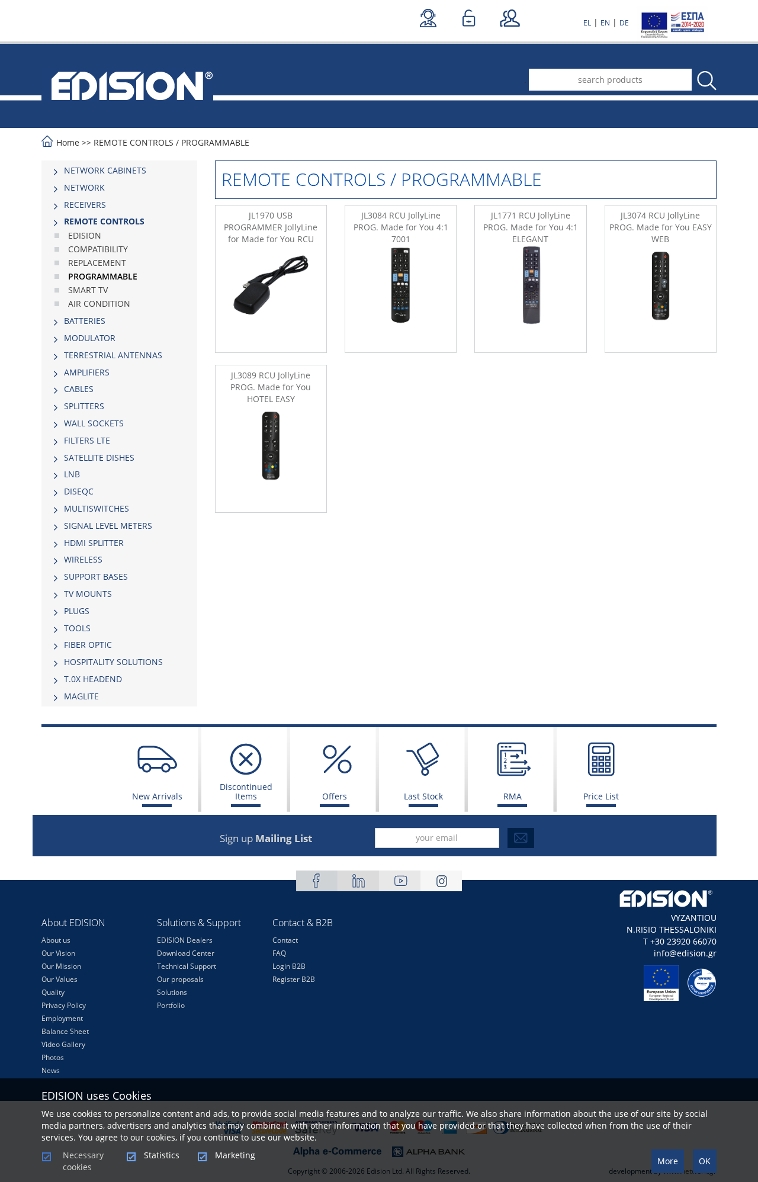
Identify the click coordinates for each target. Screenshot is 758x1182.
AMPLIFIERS (87, 372)
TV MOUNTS (88, 593)
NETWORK (84, 187)
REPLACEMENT (97, 262)
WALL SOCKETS (94, 423)
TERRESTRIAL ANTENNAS (113, 355)
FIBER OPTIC (88, 644)
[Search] (706, 81)
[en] (127, 85)
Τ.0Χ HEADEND (93, 679)
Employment (62, 1018)
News (50, 1070)
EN (605, 23)
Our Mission (61, 966)
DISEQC (79, 491)
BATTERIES (84, 320)
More (667, 1161)
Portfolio (171, 1005)
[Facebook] (317, 881)
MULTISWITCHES (96, 508)
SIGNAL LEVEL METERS (108, 525)
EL (587, 23)
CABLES (79, 388)
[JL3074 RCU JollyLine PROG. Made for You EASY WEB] (660, 296)
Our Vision (58, 953)
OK (705, 1161)
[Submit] (521, 838)
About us (55, 940)
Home (67, 142)
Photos (52, 1057)
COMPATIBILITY (98, 249)
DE (624, 23)
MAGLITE (81, 696)
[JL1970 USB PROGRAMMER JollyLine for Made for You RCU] (271, 296)
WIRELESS (83, 559)
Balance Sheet (65, 1031)
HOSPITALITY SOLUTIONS (113, 661)
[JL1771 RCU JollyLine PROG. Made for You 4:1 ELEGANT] (530, 296)
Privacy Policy (63, 1005)
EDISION (84, 235)
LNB (72, 474)
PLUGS (76, 610)
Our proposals (180, 979)
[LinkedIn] (358, 881)
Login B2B (289, 966)
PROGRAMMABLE (215, 142)
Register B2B (293, 979)
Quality (53, 992)
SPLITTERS (84, 406)
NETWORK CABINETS (105, 170)
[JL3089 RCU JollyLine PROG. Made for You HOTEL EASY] (271, 456)
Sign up (266, 838)
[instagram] (441, 881)
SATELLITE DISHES (99, 457)
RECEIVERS (85, 204)
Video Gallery (63, 1044)
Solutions (172, 992)
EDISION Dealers (185, 940)
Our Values (59, 979)
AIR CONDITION (99, 303)
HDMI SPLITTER (94, 542)
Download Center (185, 953)
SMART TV (88, 290)
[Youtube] (399, 881)
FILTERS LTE (87, 440)
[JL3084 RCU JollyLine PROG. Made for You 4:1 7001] (400, 296)
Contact (285, 940)
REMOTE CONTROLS (134, 142)
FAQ (279, 953)
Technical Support (186, 966)
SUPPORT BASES (96, 576)
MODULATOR (89, 337)
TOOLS (77, 628)
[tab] (119, 170)
